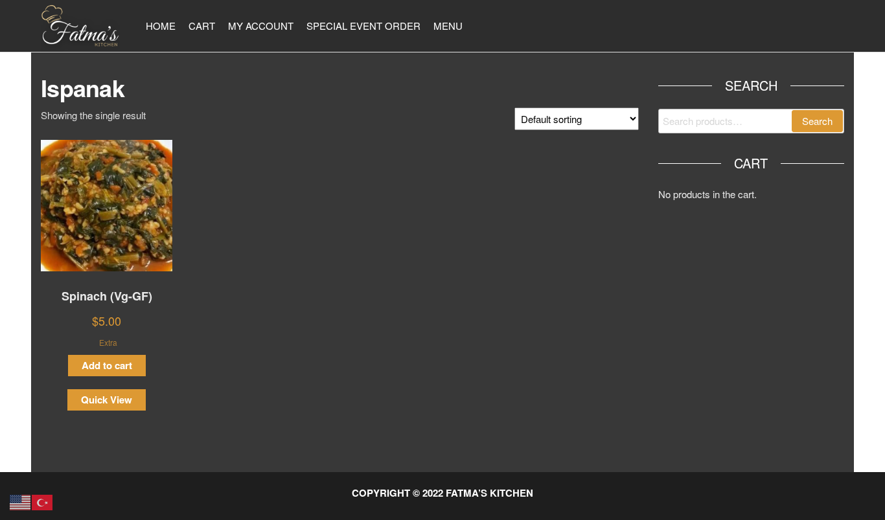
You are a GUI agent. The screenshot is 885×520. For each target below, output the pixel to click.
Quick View (106, 399)
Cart (202, 25)
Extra (108, 342)
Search (817, 121)
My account (260, 25)
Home (161, 25)
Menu (448, 25)
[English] (21, 501)
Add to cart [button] (107, 365)
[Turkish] (43, 501)
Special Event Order (363, 25)
